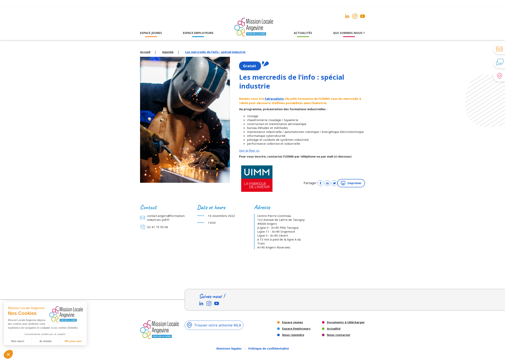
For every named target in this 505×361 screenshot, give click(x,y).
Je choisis (45, 341)
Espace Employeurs (296, 328)
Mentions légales (229, 348)
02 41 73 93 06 (157, 227)
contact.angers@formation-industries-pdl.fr (166, 218)
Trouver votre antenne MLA (217, 325)
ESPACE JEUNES (151, 33)
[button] (8, 354)
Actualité (333, 328)
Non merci (17, 341)
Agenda (167, 52)
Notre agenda (303, 46)
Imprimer (354, 183)
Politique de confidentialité (268, 348)
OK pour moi (73, 341)
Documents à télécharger (346, 322)
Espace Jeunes (292, 322)
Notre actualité (303, 40)
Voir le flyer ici (249, 150)
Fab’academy (274, 99)
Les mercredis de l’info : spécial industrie (215, 52)
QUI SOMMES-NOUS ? (349, 33)
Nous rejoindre (293, 335)
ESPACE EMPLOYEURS (198, 33)
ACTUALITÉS (303, 33)
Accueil (145, 52)
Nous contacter (338, 335)
